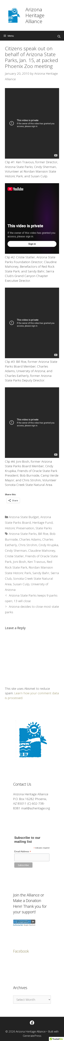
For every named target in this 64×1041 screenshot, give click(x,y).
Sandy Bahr (40, 573)
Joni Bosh (19, 562)
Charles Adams (30, 539)
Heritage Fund (42, 522)
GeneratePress (32, 1036)
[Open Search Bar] (59, 36)
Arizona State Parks (23, 534)
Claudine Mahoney (41, 550)
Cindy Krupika (48, 545)
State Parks (44, 528)
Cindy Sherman (16, 550)
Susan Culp (21, 584)
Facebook (21, 951)
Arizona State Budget (24, 517)
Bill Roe (43, 534)
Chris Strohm (27, 545)
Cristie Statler (14, 556)
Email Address (22, 851)
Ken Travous (36, 562)
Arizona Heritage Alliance (34, 15)
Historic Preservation (19, 528)
